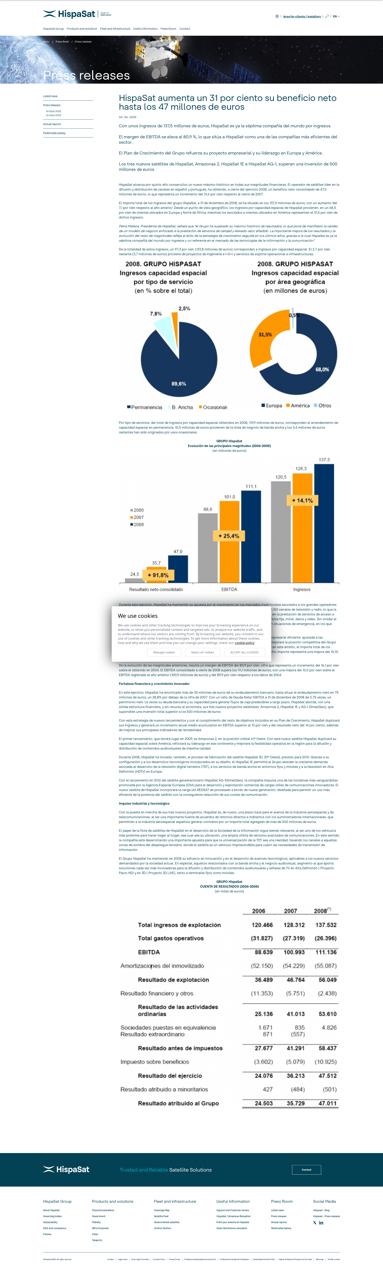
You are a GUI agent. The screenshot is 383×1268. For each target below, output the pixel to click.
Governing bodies (52, 1216)
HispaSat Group (57, 1201)
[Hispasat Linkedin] (321, 1222)
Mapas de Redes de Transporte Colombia (295, 1259)
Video (95, 1234)
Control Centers (162, 1228)
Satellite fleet (161, 1216)
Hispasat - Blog (321, 1210)
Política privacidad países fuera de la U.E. (200, 1259)
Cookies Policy (159, 1259)
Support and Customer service (232, 1210)
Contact (184, 29)
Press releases (278, 1216)
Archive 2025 (53, 111)
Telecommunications (103, 1210)
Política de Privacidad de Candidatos (234, 1259)
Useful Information (233, 1201)
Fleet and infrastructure (175, 1201)
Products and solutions (112, 1201)
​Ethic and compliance (54, 1228)
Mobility (96, 1222)
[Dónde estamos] (277, 16)
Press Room (62, 41)
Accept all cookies (244, 652)
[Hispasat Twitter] (314, 1222)
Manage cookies (164, 652)
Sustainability (50, 1222)
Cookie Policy (244, 643)
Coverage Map (162, 1210)
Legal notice (122, 1259)
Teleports (97, 1240)
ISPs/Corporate (100, 1228)
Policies (47, 1234)
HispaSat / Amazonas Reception (233, 1216)
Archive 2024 (53, 115)
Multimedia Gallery (281, 1228)
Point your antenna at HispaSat (232, 1222)
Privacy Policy (174, 1259)
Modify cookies (334, 1259)
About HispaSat (51, 1210)
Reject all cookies (202, 652)
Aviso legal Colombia (140, 1259)
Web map (320, 1259)
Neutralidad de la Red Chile (264, 1259)
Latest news (277, 1210)
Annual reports (279, 1222)
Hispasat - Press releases (326, 1216)
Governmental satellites (167, 1222)
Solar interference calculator (231, 1228)
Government (98, 1216)
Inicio (46, 41)
